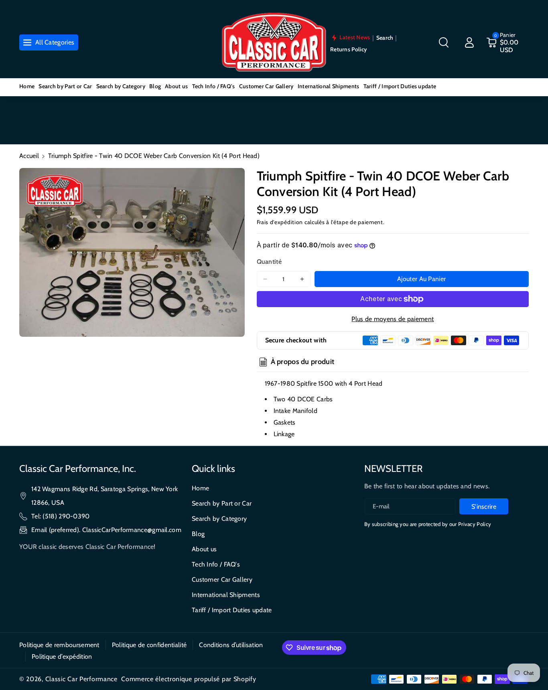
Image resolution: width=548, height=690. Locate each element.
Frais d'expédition (280, 222)
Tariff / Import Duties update (232, 610)
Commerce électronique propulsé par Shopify (188, 679)
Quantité (269, 261)
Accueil (29, 156)
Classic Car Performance (81, 679)
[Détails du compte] (469, 42)
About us (204, 549)
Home (200, 488)
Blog (198, 534)
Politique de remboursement (59, 645)
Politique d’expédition (62, 656)
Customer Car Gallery (222, 579)
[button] (444, 42)
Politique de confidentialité (149, 645)
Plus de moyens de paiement (392, 319)
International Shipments (226, 595)
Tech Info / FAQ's (216, 564)
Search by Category (219, 518)
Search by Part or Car (222, 503)
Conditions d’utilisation (231, 645)
